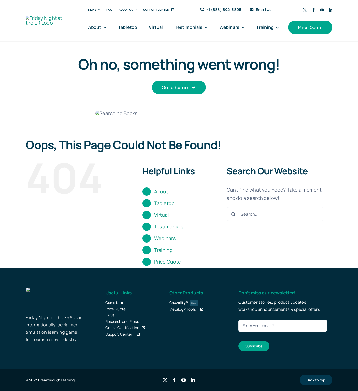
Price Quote (167, 261)
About (161, 191)
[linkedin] (330, 10)
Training (163, 250)
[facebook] (313, 10)
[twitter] (305, 10)
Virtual (161, 215)
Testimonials (169, 226)
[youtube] (322, 10)
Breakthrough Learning (56, 380)
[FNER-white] (50, 289)
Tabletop (164, 203)
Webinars (165, 238)
